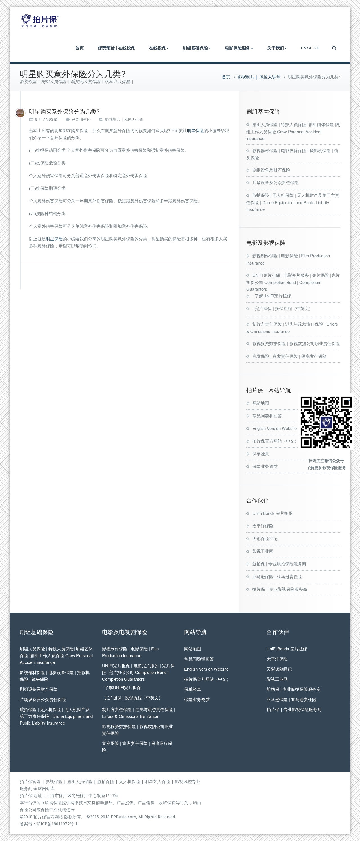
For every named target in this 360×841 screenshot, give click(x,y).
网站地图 (260, 403)
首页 (79, 48)
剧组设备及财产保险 (271, 170)
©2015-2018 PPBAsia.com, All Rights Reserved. (131, 816)
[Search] (334, 48)
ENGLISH (310, 48)
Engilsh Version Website (274, 428)
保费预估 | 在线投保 (116, 48)
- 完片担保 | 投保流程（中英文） (282, 308)
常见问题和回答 (267, 415)
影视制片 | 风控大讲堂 (259, 77)
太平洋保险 (262, 526)
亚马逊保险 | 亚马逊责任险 (277, 576)
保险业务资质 (265, 466)
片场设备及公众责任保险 (275, 182)
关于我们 (275, 48)
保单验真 (260, 453)
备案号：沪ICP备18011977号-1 (49, 823)
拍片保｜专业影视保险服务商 (279, 589)
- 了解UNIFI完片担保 (271, 296)
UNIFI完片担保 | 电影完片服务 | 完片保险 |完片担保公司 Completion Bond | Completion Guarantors (293, 282)
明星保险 (195, 130)
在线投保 (157, 48)
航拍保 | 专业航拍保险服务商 (279, 564)
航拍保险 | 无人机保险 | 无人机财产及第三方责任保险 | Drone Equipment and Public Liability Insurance (292, 202)
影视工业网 (262, 551)
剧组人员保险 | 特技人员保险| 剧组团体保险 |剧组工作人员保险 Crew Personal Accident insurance (293, 131)
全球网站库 (44, 788)
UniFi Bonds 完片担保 (272, 513)
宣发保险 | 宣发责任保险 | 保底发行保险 (289, 356)
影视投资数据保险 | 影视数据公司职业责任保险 (296, 343)
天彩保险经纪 (265, 538)
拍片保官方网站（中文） (275, 441)
